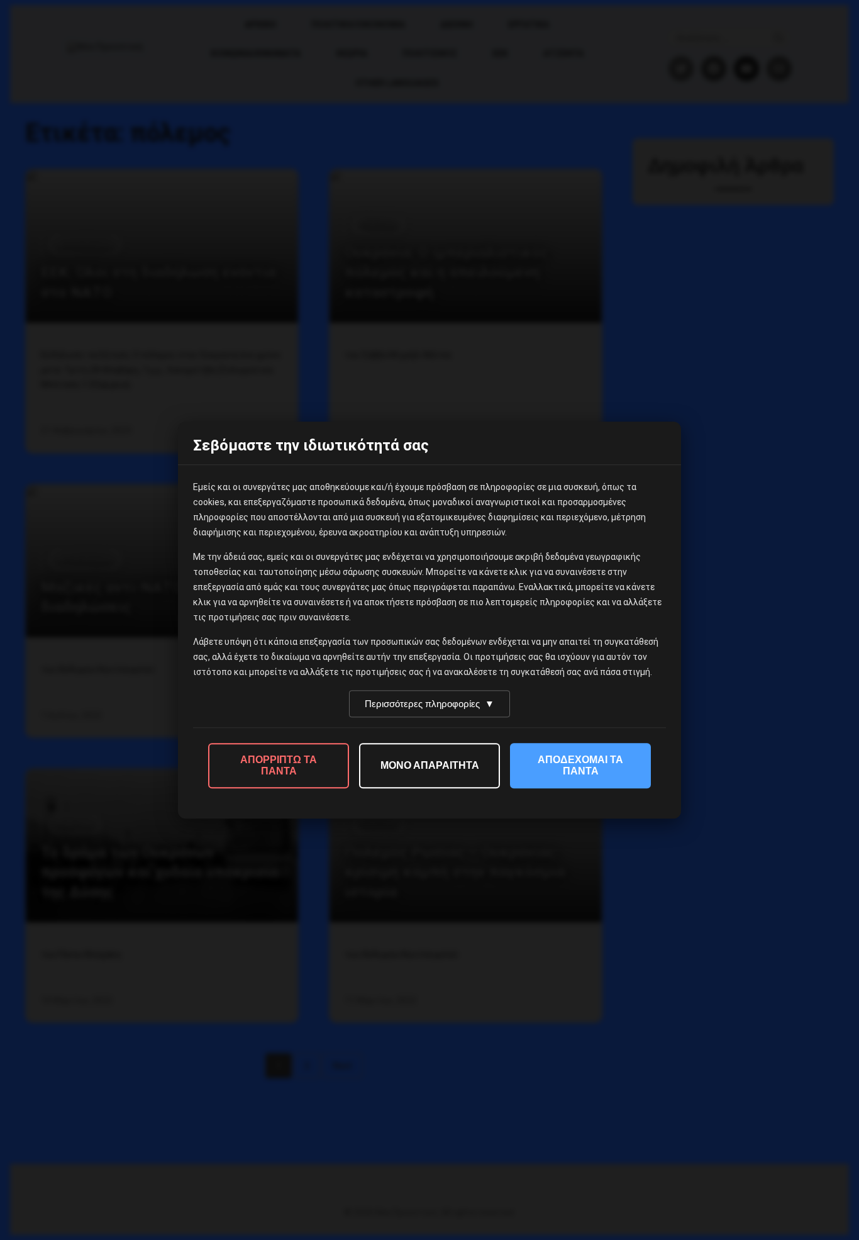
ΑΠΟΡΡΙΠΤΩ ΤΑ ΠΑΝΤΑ (278, 765)
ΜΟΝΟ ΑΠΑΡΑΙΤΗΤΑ (429, 765)
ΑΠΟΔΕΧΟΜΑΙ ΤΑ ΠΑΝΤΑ (580, 765)
